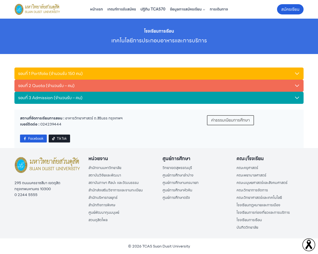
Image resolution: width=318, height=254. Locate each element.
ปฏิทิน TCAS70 (153, 9)
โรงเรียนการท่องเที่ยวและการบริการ (263, 212)
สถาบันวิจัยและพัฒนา (104, 175)
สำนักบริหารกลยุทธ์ (103, 197)
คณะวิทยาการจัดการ (252, 190)
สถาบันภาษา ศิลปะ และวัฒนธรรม (113, 183)
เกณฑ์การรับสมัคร (121, 9)
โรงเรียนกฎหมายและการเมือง (258, 205)
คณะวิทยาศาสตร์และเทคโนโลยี (259, 197)
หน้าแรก (96, 9)
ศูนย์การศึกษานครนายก (180, 183)
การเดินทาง (219, 9)
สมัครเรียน (290, 9)
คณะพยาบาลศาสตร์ (251, 175)
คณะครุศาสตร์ (247, 168)
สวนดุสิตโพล (98, 220)
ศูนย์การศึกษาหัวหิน (177, 190)
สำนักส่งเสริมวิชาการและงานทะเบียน (115, 190)
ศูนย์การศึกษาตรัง (176, 197)
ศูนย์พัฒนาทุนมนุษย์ (103, 212)
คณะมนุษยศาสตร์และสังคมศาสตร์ (262, 183)
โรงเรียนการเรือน (249, 220)
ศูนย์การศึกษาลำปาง (177, 175)
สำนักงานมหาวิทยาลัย (104, 168)
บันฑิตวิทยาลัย (247, 227)
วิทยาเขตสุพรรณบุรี (177, 168)
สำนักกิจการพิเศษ (101, 205)
